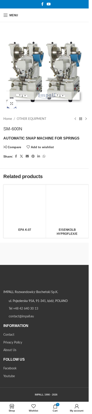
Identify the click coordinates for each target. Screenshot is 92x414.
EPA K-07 (24, 229)
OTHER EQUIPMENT (31, 119)
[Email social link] (27, 156)
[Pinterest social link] (33, 156)
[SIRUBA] (24, 254)
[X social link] (21, 156)
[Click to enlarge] (12, 103)
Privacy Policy (12, 342)
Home (7, 119)
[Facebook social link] (42, 4)
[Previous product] (75, 119)
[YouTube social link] (48, 4)
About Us (9, 350)
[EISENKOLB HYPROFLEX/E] (67, 206)
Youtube (9, 376)
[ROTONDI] (67, 254)
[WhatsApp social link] (44, 156)
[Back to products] (80, 119)
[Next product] (86, 119)
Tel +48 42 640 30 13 (23, 308)
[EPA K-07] (25, 206)
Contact (8, 334)
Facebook (10, 368)
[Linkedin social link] (38, 156)
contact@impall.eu (21, 316)
